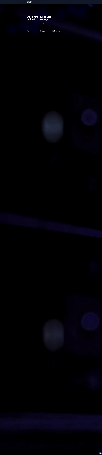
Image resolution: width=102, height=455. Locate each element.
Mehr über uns (29, 25)
